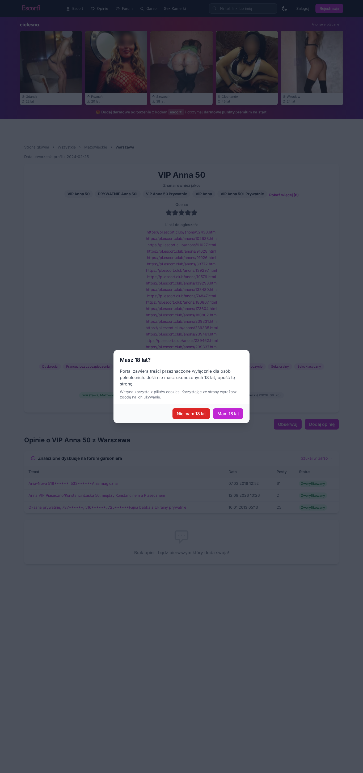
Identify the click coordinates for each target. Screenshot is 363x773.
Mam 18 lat (228, 413)
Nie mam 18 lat (191, 413)
